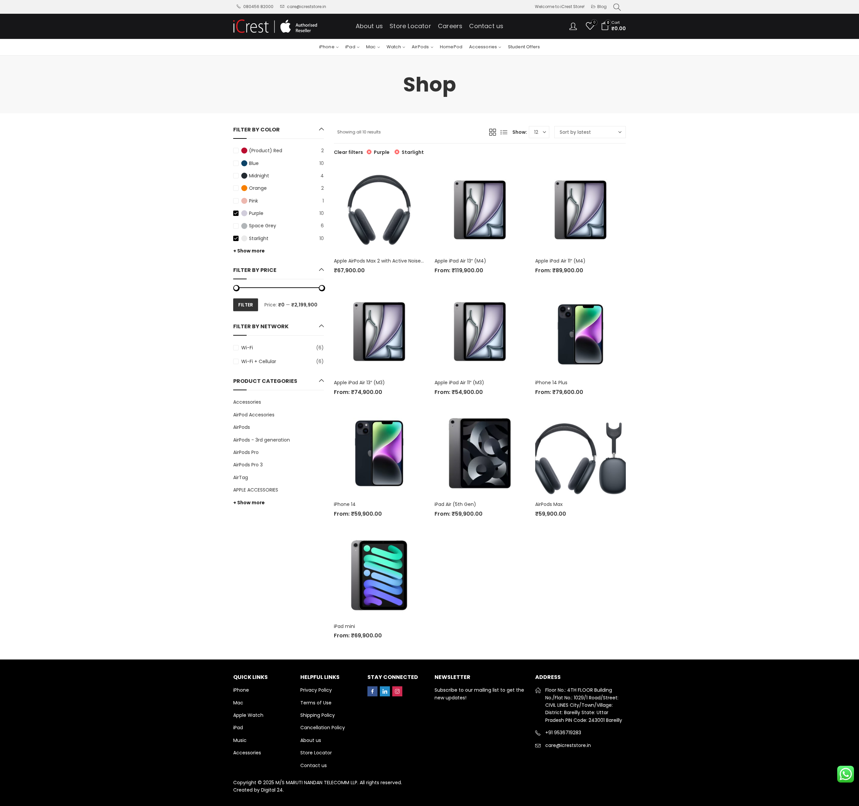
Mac (238, 702)
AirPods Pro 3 (248, 464)
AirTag (240, 477)
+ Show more (249, 250)
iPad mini (344, 626)
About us (310, 740)
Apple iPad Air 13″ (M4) (460, 260)
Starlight (413, 152)
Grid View (492, 132)
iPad (238, 727)
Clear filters (348, 152)
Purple (382, 152)
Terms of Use (316, 702)
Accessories (247, 402)
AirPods (241, 427)
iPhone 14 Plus (551, 382)
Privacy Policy (316, 690)
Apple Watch (248, 715)
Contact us (313, 765)
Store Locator (316, 752)
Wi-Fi (247, 347)
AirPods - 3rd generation (261, 440)
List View (504, 132)
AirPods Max (549, 504)
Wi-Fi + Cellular (258, 361)
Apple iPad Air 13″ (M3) (359, 382)
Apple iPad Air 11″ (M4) (560, 260)
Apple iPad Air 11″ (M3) (459, 382)
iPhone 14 (345, 504)
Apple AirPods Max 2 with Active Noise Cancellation (393, 260)
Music (240, 740)
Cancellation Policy (322, 727)
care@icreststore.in (568, 745)
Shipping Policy (317, 715)
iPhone (241, 690)
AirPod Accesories (253, 414)
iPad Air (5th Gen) (455, 504)
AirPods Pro (246, 452)
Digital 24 (272, 790)
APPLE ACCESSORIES (255, 489)
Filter (245, 304)
